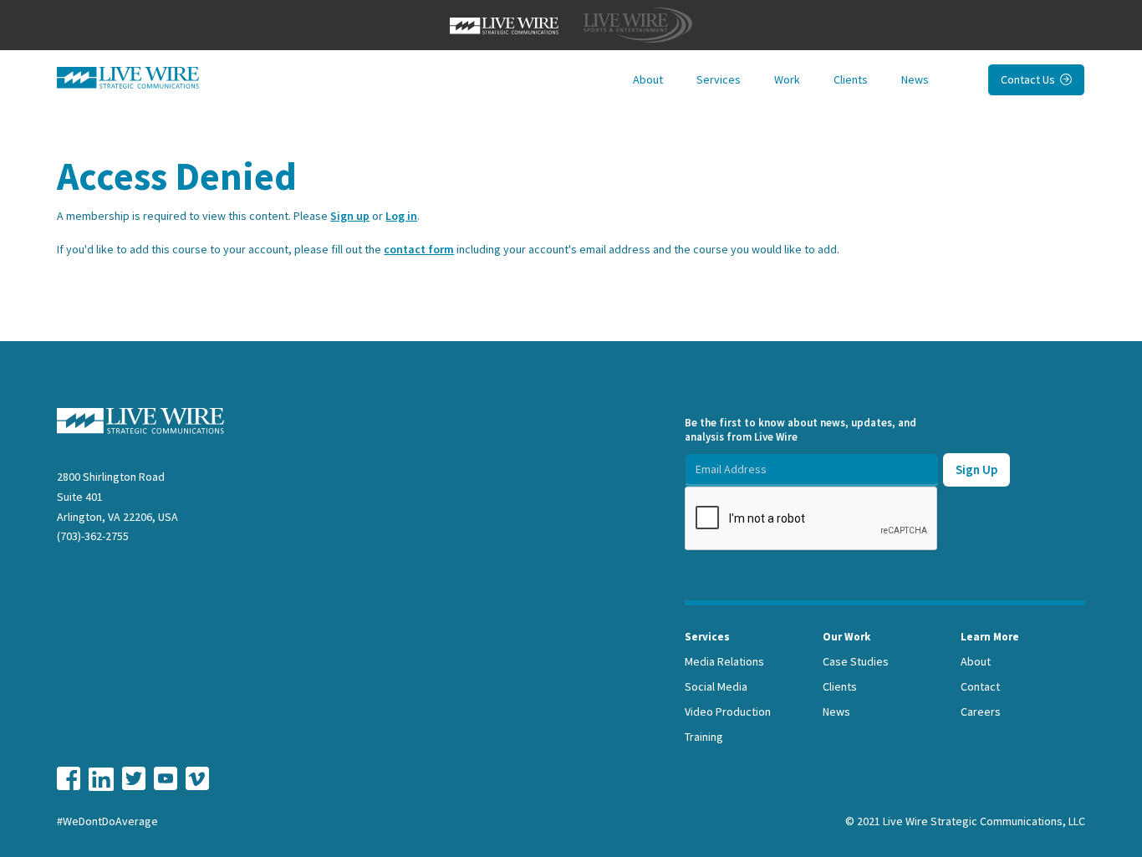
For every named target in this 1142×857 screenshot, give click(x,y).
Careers (981, 711)
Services (718, 79)
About (648, 79)
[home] (128, 78)
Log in (401, 215)
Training (704, 736)
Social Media (716, 686)
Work (787, 79)
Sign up (350, 215)
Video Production (728, 711)
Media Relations (724, 661)
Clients (851, 79)
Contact (980, 686)
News (915, 79)
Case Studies (856, 661)
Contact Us (1036, 79)
